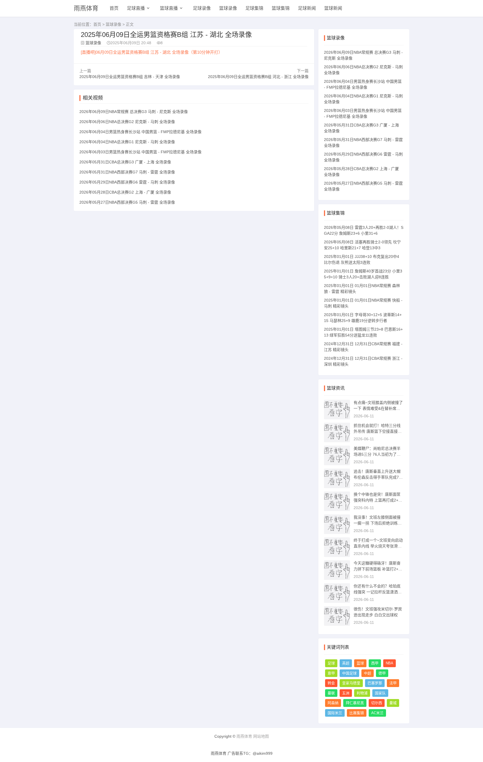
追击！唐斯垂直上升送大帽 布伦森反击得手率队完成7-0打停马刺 (378, 477)
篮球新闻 (333, 8)
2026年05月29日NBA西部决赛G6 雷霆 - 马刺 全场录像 (127, 182)
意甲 (331, 673)
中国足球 (349, 673)
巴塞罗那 (375, 683)
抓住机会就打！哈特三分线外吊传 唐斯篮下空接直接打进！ (378, 431)
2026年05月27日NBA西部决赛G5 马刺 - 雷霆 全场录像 (127, 202)
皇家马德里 (351, 683)
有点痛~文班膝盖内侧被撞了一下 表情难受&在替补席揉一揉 (378, 408)
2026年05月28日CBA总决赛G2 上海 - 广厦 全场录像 (125, 192)
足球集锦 (254, 8)
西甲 (374, 663)
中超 (367, 673)
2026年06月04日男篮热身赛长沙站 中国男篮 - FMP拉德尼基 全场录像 (140, 132)
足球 (331, 663)
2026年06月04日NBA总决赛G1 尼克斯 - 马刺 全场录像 (127, 142)
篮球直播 (169, 8)
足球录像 (202, 8)
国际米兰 (335, 713)
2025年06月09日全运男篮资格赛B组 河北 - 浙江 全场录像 (258, 76)
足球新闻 (307, 8)
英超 (345, 663)
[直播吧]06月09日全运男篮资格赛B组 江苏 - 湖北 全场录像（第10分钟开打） (151, 52)
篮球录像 (228, 8)
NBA (389, 663)
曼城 (393, 703)
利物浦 (362, 693)
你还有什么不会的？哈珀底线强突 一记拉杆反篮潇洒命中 (378, 592)
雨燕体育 (86, 8)
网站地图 (261, 736)
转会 (331, 683)
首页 (114, 8)
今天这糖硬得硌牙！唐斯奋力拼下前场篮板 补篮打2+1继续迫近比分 (377, 569)
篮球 (360, 663)
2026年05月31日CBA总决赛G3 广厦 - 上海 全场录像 (125, 162)
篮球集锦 (281, 8)
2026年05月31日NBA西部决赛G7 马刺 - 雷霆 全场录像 (127, 172)
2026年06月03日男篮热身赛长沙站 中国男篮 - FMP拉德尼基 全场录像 (140, 152)
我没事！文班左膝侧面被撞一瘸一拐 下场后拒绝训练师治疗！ (378, 523)
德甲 (382, 673)
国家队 (380, 693)
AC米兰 (377, 713)
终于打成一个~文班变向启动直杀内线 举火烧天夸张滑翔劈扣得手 (378, 546)
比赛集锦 (356, 713)
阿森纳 (333, 703)
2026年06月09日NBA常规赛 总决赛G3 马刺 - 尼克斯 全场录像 (133, 111)
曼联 (331, 693)
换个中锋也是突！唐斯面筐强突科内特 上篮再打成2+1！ (377, 500)
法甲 (393, 683)
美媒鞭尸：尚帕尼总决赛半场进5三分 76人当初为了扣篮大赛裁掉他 (377, 454)
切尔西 (376, 703)
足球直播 (136, 8)
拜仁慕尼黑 (355, 703)
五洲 (345, 693)
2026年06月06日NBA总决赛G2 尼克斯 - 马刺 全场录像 (127, 121)
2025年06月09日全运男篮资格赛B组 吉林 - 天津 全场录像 (129, 76)
